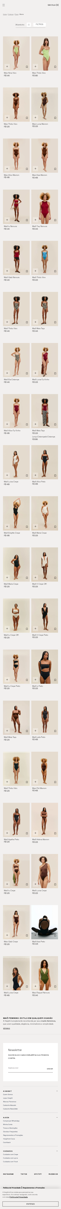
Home (5, 14)
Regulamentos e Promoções (13, 1135)
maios (22, 14)
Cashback (6, 1142)
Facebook (53, 1174)
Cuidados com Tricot (10, 1162)
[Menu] (4, 5)
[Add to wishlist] (27, 67)
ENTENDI (30, 1204)
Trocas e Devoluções (10, 1128)
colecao (10, 14)
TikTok (23, 1174)
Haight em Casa (9, 1139)
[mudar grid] (29, 25)
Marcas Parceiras (9, 1102)
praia (16, 14)
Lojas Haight (8, 1098)
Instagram (8, 1174)
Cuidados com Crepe (10, 1154)
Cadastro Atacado (9, 1105)
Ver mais (6, 1028)
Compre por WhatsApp (11, 1121)
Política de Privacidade (19, 1197)
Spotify (38, 1174)
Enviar (50, 1069)
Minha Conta (7, 1124)
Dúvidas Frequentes (10, 1132)
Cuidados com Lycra (10, 1158)
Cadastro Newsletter (10, 1109)
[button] (26, 53)
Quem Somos (8, 1094)
